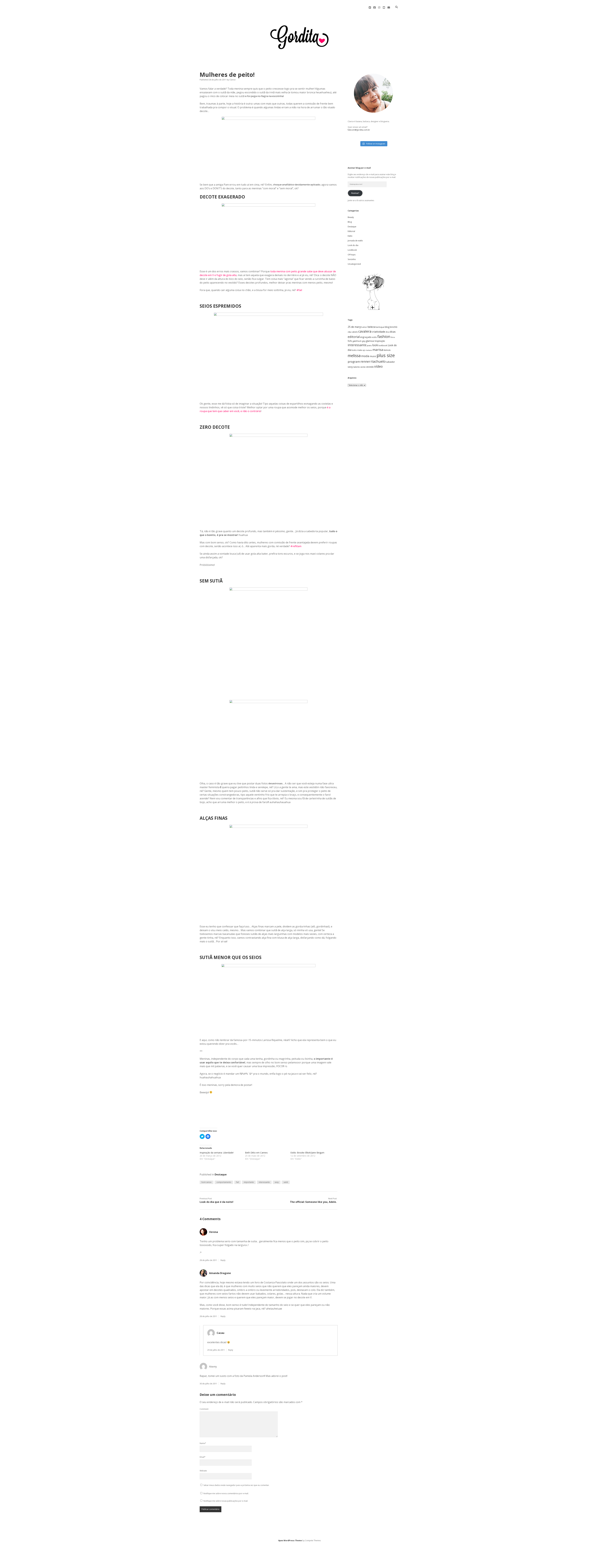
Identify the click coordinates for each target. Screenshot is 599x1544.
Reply (223, 1260)
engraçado (365, 337)
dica (387, 332)
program (354, 362)
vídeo (378, 366)
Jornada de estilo (355, 240)
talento (356, 366)
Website (203, 1470)
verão (363, 366)
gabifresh (357, 341)
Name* (203, 1443)
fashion (383, 336)
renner (365, 361)
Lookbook (352, 250)
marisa (378, 349)
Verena (213, 1232)
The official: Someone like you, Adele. (313, 1202)
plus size (386, 355)
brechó (393, 326)
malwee (368, 350)
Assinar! (355, 193)
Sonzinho (352, 259)
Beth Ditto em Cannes (256, 1152)
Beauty (351, 217)
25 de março (355, 327)
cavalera (364, 331)
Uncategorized (354, 264)
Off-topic (352, 254)
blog (387, 326)
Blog (350, 222)
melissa (354, 355)
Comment (204, 1409)
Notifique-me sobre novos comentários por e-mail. (226, 1493)
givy (363, 341)
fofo (350, 340)
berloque (380, 327)
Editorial (351, 231)
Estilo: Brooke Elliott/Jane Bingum (307, 1152)
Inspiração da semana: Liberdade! (217, 1152)
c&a (349, 331)
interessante (264, 1182)
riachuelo (378, 361)
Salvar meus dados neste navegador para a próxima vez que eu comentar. (236, 1485)
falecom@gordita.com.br (359, 130)
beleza (371, 327)
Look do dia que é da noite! (216, 1202)
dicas (393, 331)
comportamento (224, 1182)
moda (365, 356)
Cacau (220, 1333)
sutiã (286, 1182)
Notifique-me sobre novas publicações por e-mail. (225, 1501)
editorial (354, 337)
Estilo (350, 236)
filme (393, 337)
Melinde (387, 350)
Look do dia (353, 245)
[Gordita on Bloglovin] (373, 309)
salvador (390, 361)
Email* (202, 1457)
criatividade (378, 331)
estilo (374, 337)
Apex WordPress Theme (290, 1540)
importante (249, 1182)
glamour (370, 340)
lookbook (382, 345)
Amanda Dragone (220, 1273)
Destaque (221, 1174)
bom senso (207, 1182)
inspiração (380, 340)
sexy (277, 1182)
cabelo (355, 331)
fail (237, 1182)
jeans (369, 345)
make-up (361, 350)
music (373, 356)
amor (364, 327)
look (375, 345)
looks (354, 350)
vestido (370, 366)
